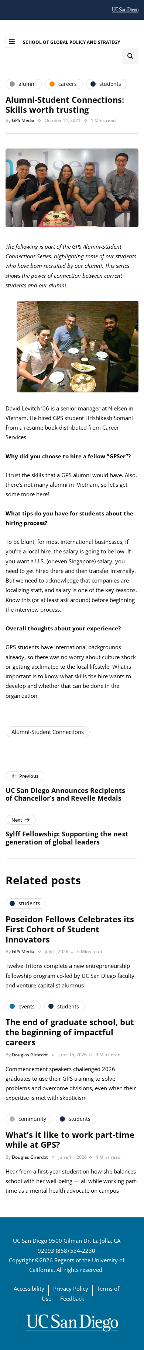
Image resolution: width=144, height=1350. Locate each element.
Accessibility (29, 1288)
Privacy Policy (70, 1288)
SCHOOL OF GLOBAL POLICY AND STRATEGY (71, 42)
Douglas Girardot (30, 1055)
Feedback (72, 1298)
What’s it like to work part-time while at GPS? (70, 1139)
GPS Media (23, 120)
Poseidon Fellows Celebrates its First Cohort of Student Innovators (70, 929)
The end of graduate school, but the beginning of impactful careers (70, 1032)
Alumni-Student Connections (47, 731)
